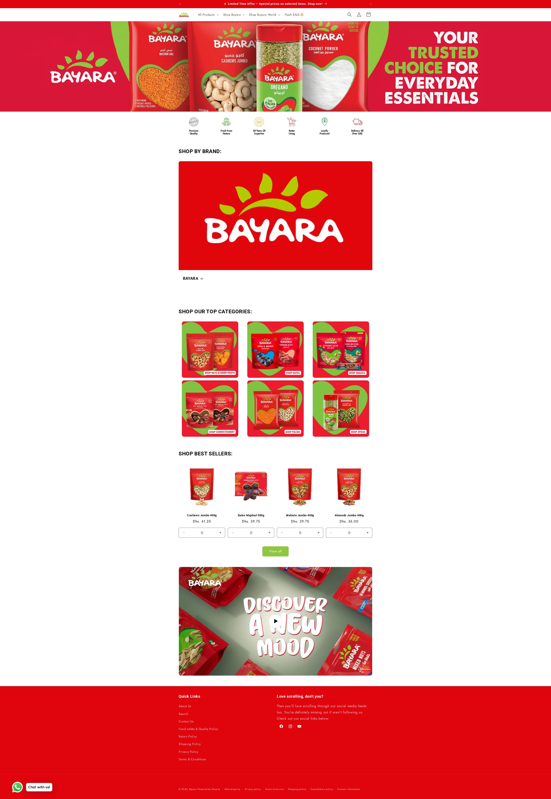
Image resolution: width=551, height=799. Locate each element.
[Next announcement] (371, 4)
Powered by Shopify (209, 789)
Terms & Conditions (192, 759)
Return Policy (188, 736)
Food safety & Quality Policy (198, 729)
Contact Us (186, 721)
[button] (208, 14)
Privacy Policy (188, 752)
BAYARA (190, 278)
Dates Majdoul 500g (251, 515)
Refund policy (232, 789)
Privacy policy (253, 789)
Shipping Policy (190, 744)
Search (183, 714)
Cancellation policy (322, 789)
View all (275, 551)
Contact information (348, 789)
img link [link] (188, 117)
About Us (185, 706)
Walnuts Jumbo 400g (300, 515)
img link (210, 324)
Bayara (193, 789)
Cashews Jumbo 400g (202, 515)
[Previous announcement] (180, 4)
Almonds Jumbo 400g (349, 515)
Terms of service (274, 789)
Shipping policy (297, 789)
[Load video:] (275, 621)
